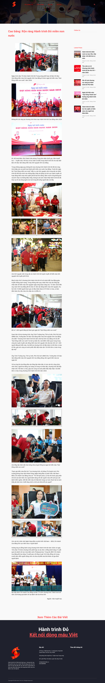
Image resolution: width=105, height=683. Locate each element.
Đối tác (50, 4)
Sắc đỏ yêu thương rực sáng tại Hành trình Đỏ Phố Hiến (88, 82)
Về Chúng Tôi (29, 4)
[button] (94, 4)
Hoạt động (40, 4)
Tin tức (59, 4)
